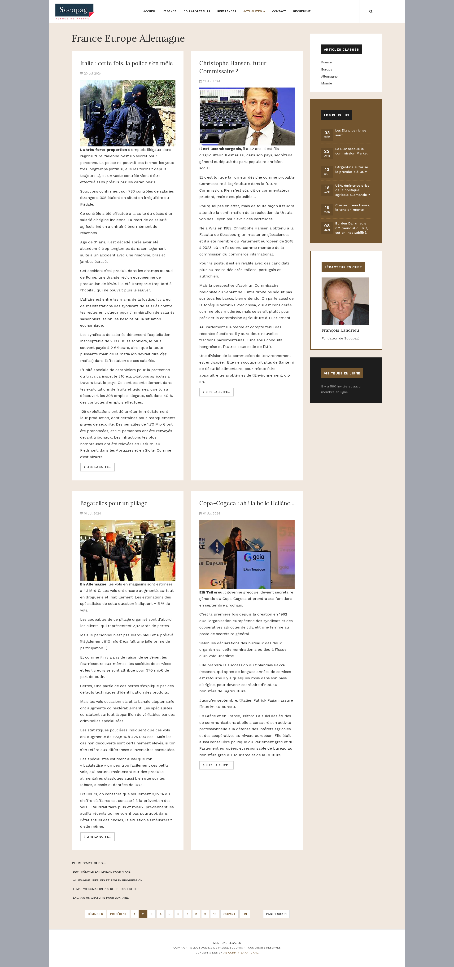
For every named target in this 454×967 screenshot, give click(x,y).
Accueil (149, 11)
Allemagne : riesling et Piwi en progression (107, 880)
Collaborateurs (196, 11)
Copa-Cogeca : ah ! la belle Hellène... (246, 503)
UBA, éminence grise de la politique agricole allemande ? (352, 190)
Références (226, 11)
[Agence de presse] (75, 12)
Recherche (302, 11)
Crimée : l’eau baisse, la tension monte (352, 207)
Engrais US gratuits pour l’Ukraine (101, 897)
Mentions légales (227, 943)
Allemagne (329, 76)
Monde (326, 83)
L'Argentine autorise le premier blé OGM (351, 169)
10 (214, 914)
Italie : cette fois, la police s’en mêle (126, 63)
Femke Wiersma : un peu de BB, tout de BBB (106, 889)
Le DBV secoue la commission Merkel (351, 151)
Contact (279, 11)
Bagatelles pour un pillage (114, 503)
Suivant (229, 914)
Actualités (253, 11)
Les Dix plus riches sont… (350, 132)
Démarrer (95, 914)
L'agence (169, 11)
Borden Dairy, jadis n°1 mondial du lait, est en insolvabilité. (351, 227)
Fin (245, 914)
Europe (326, 69)
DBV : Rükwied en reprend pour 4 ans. (102, 871)
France (326, 62)
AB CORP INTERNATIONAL (240, 952)
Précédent (118, 914)
